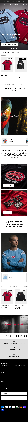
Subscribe (14, 398)
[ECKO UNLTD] (14, 4)
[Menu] (1, 4)
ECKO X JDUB (9, 412)
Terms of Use (16, 412)
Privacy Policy (22, 412)
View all (26, 286)
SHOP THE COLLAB (14, 94)
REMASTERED (14, 286)
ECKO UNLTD (6, 416)
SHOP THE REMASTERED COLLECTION (14, 230)
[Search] (5, 4)
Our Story (3, 412)
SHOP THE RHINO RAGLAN (9, 44)
